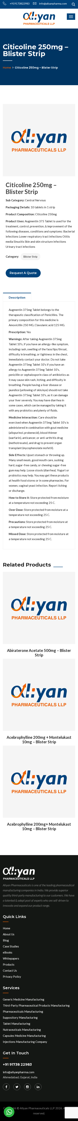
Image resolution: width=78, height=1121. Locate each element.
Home (7, 67)
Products (8, 964)
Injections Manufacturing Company (25, 1041)
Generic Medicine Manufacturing (23, 999)
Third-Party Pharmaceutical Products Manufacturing (36, 1005)
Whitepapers (11, 958)
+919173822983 (19, 3)
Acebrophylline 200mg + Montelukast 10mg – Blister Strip (39, 739)
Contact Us (10, 970)
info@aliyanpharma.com (53, 3)
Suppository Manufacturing (20, 1017)
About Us (8, 934)
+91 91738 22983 (17, 1064)
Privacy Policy (12, 976)
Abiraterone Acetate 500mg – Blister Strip (39, 652)
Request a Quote (23, 273)
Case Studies (11, 946)
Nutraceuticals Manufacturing (22, 1029)
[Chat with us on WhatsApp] (9, 1112)
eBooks (7, 952)
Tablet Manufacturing (16, 1023)
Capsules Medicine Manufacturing (24, 1035)
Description (17, 297)
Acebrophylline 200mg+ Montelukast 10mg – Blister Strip (39, 826)
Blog (6, 940)
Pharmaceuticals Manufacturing (23, 1011)
